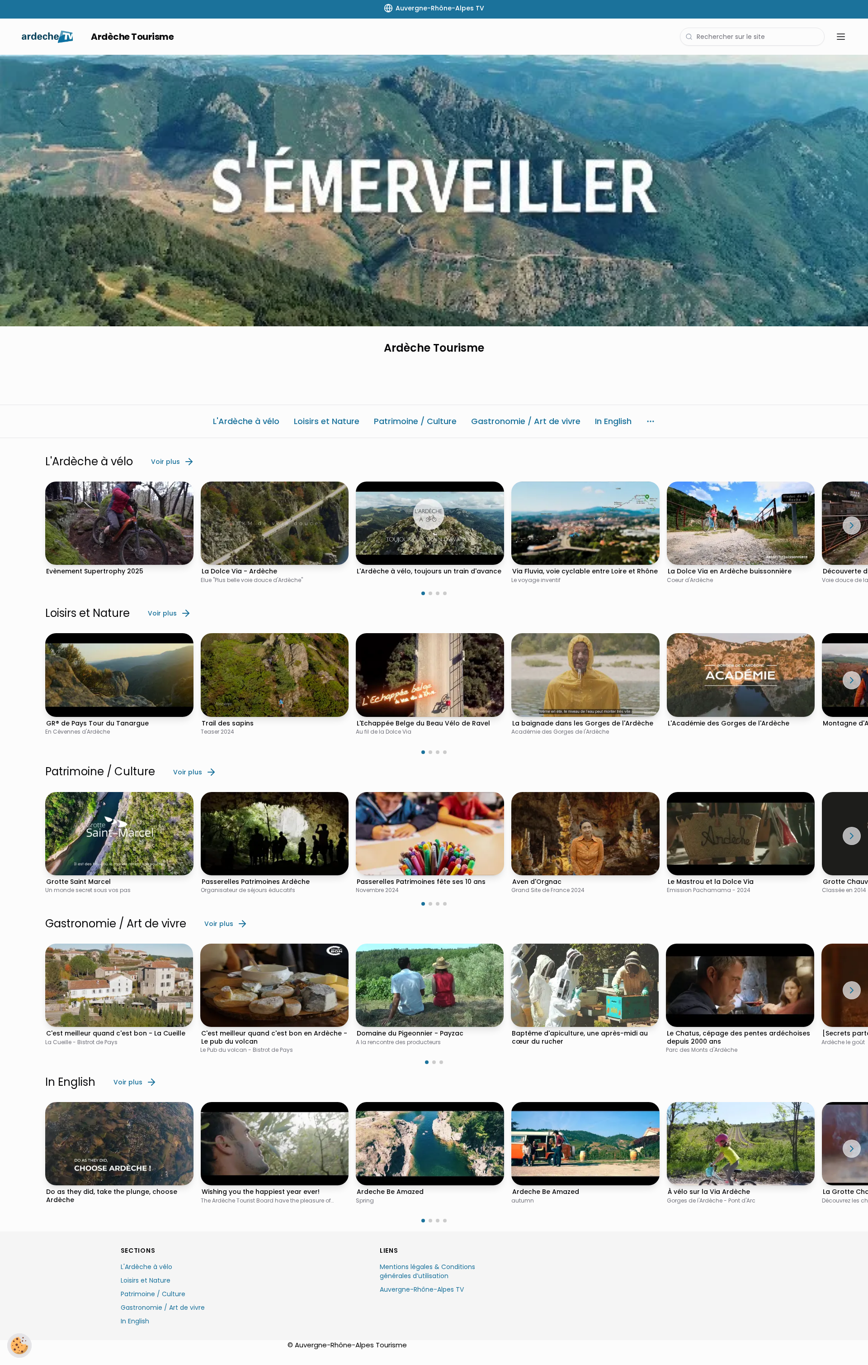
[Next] (852, 525)
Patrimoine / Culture (153, 1293)
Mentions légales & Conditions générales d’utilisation (427, 1271)
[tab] (423, 593)
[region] (434, 190)
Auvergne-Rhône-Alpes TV (422, 1289)
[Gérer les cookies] (19, 1345)
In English (135, 1321)
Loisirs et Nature (145, 1280)
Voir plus (165, 461)
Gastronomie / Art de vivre (163, 1307)
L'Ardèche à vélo (146, 1266)
